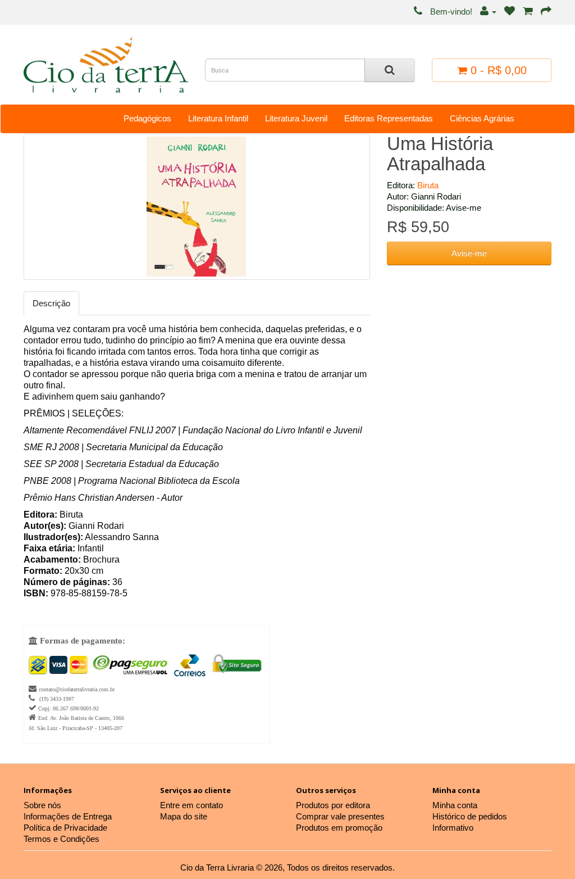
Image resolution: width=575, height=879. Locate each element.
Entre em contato (191, 805)
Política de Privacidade (65, 827)
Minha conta (454, 805)
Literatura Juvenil (296, 118)
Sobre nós (42, 805)
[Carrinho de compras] (528, 11)
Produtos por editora (333, 805)
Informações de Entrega (68, 816)
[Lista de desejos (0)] (509, 11)
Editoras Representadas (388, 118)
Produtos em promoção (339, 827)
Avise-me (469, 253)
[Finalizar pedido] (546, 11)
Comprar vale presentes (340, 816)
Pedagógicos (147, 118)
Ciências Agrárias (482, 118)
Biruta (428, 185)
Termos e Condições (61, 839)
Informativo (452, 827)
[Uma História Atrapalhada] (197, 207)
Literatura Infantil (218, 118)
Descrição (51, 303)
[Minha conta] (488, 11)
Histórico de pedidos (469, 816)
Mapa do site (183, 816)
